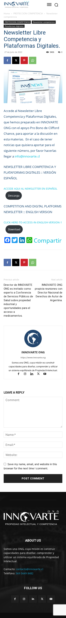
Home (7, 13)
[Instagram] (26, 374)
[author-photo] (33, 347)
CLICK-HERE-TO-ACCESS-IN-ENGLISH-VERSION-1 (33, 222)
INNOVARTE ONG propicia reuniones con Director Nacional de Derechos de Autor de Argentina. (48, 292)
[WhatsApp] (32, 60)
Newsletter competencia (44, 22)
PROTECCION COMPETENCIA (28, 13)
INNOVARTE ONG (33, 352)
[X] (15, 60)
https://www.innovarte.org (33, 357)
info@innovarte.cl (27, 156)
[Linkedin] (33, 374)
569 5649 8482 (24, 573)
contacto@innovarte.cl (29, 569)
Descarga (13, 195)
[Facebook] (7, 60)
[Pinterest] (24, 60)
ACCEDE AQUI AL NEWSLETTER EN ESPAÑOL (30, 188)
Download (14, 229)
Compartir (48, 240)
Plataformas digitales (14, 26)
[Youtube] (46, 374)
